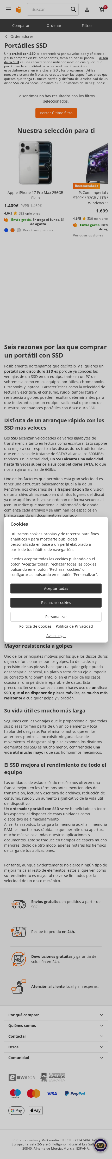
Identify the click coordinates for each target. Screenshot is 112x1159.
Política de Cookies (35, 626)
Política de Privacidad (74, 626)
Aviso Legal (56, 635)
